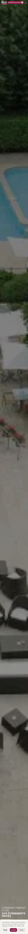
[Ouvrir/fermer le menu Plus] (25, 3)
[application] (14, 927)
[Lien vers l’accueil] (4, 2)
